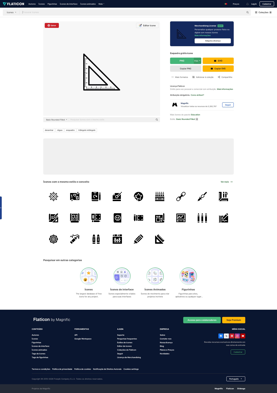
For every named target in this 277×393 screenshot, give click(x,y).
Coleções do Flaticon (126, 350)
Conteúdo (37, 329)
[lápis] (138, 239)
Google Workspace (82, 339)
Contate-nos (165, 339)
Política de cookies (82, 369)
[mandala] (53, 196)
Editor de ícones (124, 346)
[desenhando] (160, 218)
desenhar (49, 130)
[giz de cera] (160, 196)
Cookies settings (131, 369)
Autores (32, 4)
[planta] (53, 218)
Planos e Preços (167, 350)
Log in (254, 4)
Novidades (164, 353)
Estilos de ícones (124, 342)
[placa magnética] (181, 218)
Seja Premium (234, 320)
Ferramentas (81, 329)
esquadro (70, 130)
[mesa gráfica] (96, 218)
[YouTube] (242, 336)
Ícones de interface (68, 4)
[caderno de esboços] (117, 218)
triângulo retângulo (86, 130)
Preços (236, 4)
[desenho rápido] (181, 196)
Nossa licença (166, 342)
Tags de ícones (38, 353)
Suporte (120, 335)
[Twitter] (226, 336)
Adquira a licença (212, 41)
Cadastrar (266, 4)
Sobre (162, 335)
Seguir (120, 353)
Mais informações (203, 35)
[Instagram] (237, 336)
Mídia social (238, 329)
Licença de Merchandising (129, 357)
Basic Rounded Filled (185, 119)
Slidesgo (241, 388)
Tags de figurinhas (40, 357)
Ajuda (120, 329)
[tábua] (96, 196)
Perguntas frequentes (127, 339)
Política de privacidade (62, 369)
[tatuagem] (138, 196)
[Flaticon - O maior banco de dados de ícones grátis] (13, 3)
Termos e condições (41, 369)
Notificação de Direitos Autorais (107, 369)
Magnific (219, 388)
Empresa (164, 329)
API (75, 335)
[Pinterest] (231, 336)
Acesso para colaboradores (202, 320)
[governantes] (160, 239)
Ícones (42, 4)
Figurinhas (52, 4)
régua (59, 130)
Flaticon (230, 388)
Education (195, 114)
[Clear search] (241, 12)
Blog (162, 346)
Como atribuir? (197, 95)
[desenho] (75, 196)
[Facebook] (220, 336)
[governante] (223, 196)
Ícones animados (88, 4)
